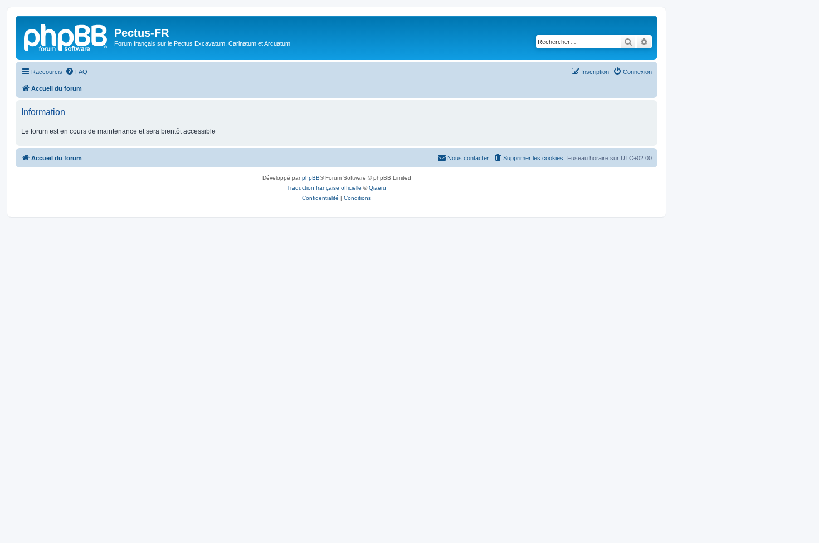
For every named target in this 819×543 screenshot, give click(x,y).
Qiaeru (377, 188)
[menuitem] (76, 71)
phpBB (311, 178)
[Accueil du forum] (66, 36)
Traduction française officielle (324, 188)
